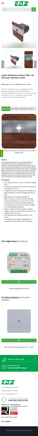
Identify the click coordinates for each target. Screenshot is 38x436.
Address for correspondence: (11, 404)
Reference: (5, 84)
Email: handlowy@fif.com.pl (9, 394)
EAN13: (18, 84)
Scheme (30, 109)
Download (23, 109)
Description (6, 109)
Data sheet (15, 109)
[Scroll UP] (35, 433)
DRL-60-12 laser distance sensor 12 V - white (19, 347)
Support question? (13, 365)
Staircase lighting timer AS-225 (19, 288)
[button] (19, 282)
